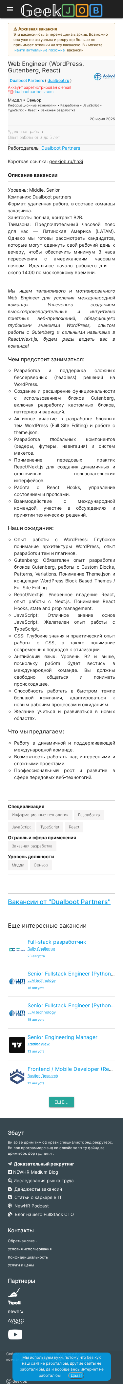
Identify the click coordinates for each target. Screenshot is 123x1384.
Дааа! (76, 1375)
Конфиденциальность (28, 1257)
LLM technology (42, 980)
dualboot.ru (58, 80)
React (74, 827)
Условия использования (29, 1249)
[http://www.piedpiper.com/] (14, 1294)
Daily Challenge (41, 948)
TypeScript (49, 827)
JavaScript (21, 827)
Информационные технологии (40, 814)
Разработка (89, 814)
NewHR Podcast (30, 1205)
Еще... (61, 1102)
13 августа (36, 1051)
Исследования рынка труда (43, 1180)
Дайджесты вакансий (37, 1189)
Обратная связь (22, 1241)
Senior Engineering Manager (62, 1037)
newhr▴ (15, 1311)
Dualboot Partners (27, 80)
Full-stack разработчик (57, 941)
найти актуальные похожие (39, 50)
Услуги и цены (21, 1265)
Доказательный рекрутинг (43, 1163)
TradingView (39, 1044)
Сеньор (41, 865)
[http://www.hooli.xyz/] (14, 1304)
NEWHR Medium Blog (35, 1172)
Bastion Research (43, 1075)
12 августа (36, 1083)
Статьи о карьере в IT (37, 1197)
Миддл (18, 865)
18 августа (36, 988)
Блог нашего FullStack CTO (43, 1214)
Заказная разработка (32, 846)
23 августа (36, 956)
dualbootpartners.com (33, 91)
